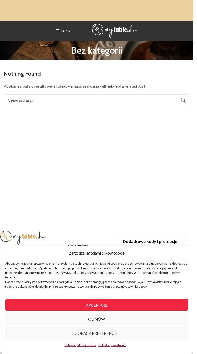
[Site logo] (114, 30)
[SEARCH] (183, 100)
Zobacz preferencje (96, 333)
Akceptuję (96, 305)
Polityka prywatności (112, 345)
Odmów (96, 319)
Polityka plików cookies (80, 345)
